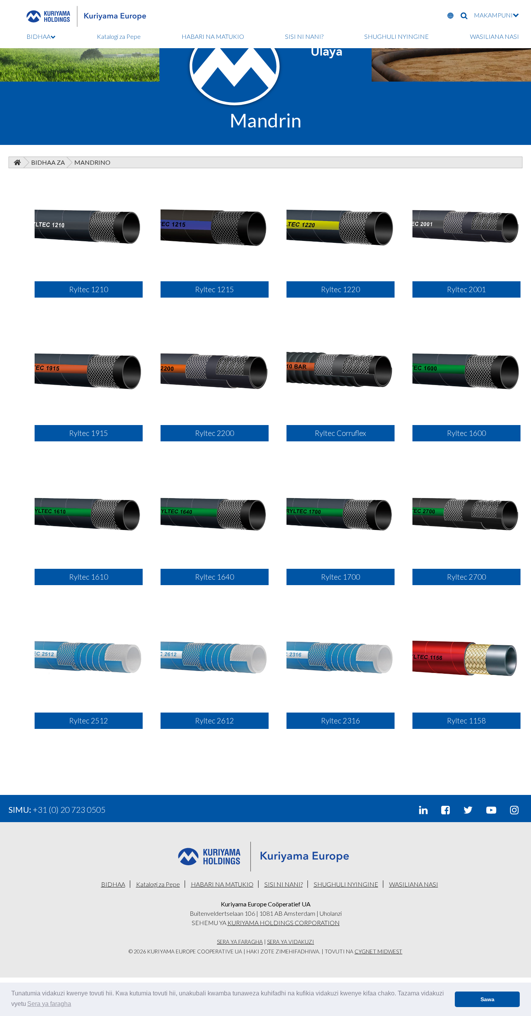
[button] (49, 1004)
